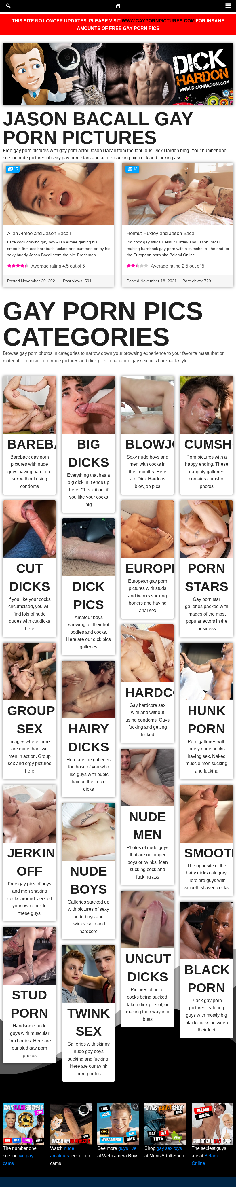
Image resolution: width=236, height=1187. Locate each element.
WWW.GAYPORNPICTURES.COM (158, 20)
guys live (127, 1148)
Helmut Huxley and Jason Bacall (162, 233)
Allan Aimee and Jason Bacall (39, 233)
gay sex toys (169, 1148)
